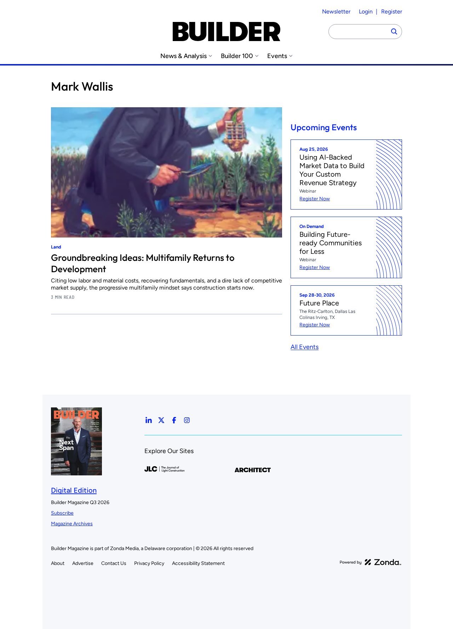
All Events (305, 347)
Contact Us (113, 563)
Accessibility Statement (198, 563)
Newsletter (336, 11)
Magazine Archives (72, 524)
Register (391, 11)
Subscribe (62, 513)
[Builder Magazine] (226, 31)
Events (277, 56)
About (57, 563)
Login (366, 11)
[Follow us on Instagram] (187, 420)
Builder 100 (237, 56)
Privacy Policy (149, 563)
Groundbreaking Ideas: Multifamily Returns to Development (143, 263)
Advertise (82, 563)
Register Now (314, 199)
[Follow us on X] (161, 420)
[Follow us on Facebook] (174, 420)
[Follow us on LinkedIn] (148, 420)
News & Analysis (183, 56)
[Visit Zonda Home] (370, 562)
